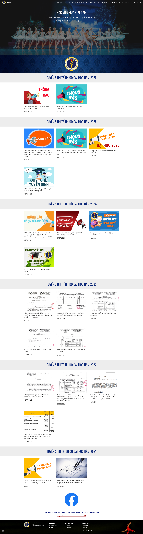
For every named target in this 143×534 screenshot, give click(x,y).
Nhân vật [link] (114, 2)
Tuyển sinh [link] (92, 2)
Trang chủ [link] (59, 2)
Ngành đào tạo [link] (80, 2)
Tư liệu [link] (134, 2)
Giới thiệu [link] (68, 2)
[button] (141, 2)
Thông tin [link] (104, 2)
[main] (71, 27)
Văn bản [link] (124, 2)
